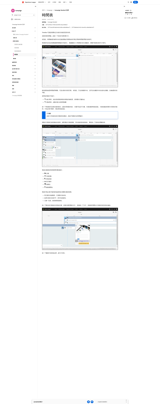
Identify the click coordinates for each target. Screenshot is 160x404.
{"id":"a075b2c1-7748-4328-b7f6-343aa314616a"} (57, 24)
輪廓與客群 (14, 62)
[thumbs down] (92, 402)
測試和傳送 (14, 72)
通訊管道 (14, 65)
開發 (13, 85)
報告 (13, 75)
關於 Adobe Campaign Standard (20, 34)
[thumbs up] (88, 402)
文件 (43, 10)
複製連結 (135, 17)
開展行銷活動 (16, 41)
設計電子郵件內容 (16, 68)
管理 (13, 88)
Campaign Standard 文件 (62, 10)
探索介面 (15, 37)
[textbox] (23, 15)
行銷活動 (16, 47)
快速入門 (14, 31)
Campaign (49, 10)
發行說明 (14, 27)
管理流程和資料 (15, 82)
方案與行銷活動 (18, 44)
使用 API (14, 92)
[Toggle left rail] (35, 6)
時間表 (16, 54)
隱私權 (14, 58)
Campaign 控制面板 (17, 95)
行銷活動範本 (17, 51)
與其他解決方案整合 (16, 78)
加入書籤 (128, 17)
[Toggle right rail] (124, 6)
